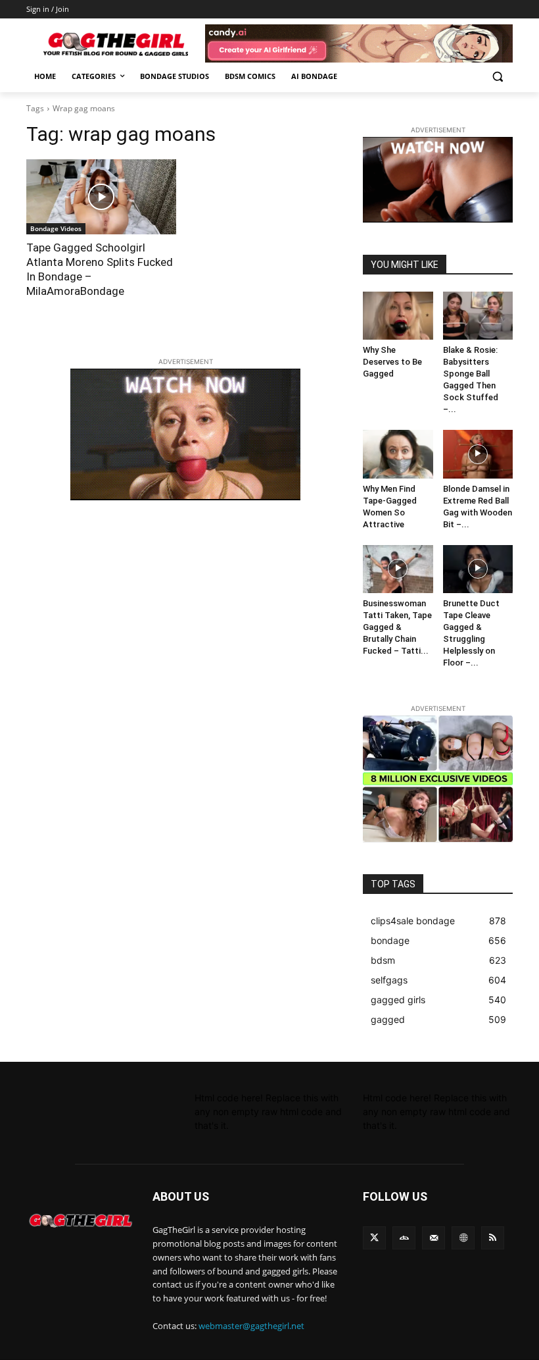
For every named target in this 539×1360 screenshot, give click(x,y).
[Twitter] (374, 1237)
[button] (497, 76)
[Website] (463, 1237)
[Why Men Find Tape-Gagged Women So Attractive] (398, 454)
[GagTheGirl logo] (80, 1220)
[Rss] (492, 1237)
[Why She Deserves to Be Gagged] (398, 316)
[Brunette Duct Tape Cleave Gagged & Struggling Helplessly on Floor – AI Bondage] (478, 569)
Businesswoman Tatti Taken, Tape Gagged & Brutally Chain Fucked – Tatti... (397, 627)
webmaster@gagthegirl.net (251, 1326)
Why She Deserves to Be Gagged (392, 362)
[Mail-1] (433, 1237)
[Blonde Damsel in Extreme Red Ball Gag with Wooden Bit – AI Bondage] (478, 454)
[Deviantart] (403, 1237)
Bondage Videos (56, 228)
